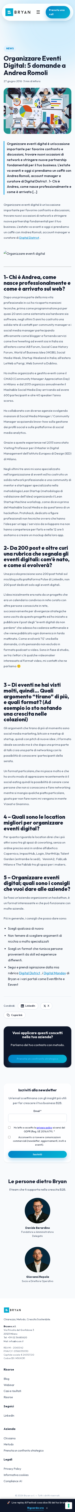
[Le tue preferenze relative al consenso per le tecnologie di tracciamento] (68, 1505)
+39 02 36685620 (17, 1337)
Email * (37, 1111)
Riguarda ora (35, 1507)
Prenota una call (57, 12)
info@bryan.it (16, 1341)
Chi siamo (10, 1438)
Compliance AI (13, 1481)
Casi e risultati (12, 1391)
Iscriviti (37, 1154)
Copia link (16, 1015)
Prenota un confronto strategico (37, 1058)
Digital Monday (55, 973)
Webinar (9, 1385)
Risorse (8, 1397)
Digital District (29, 237)
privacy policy (44, 1127)
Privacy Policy (12, 1468)
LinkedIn (30, 1005)
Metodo (9, 1444)
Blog (6, 1379)
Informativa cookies (16, 1475)
